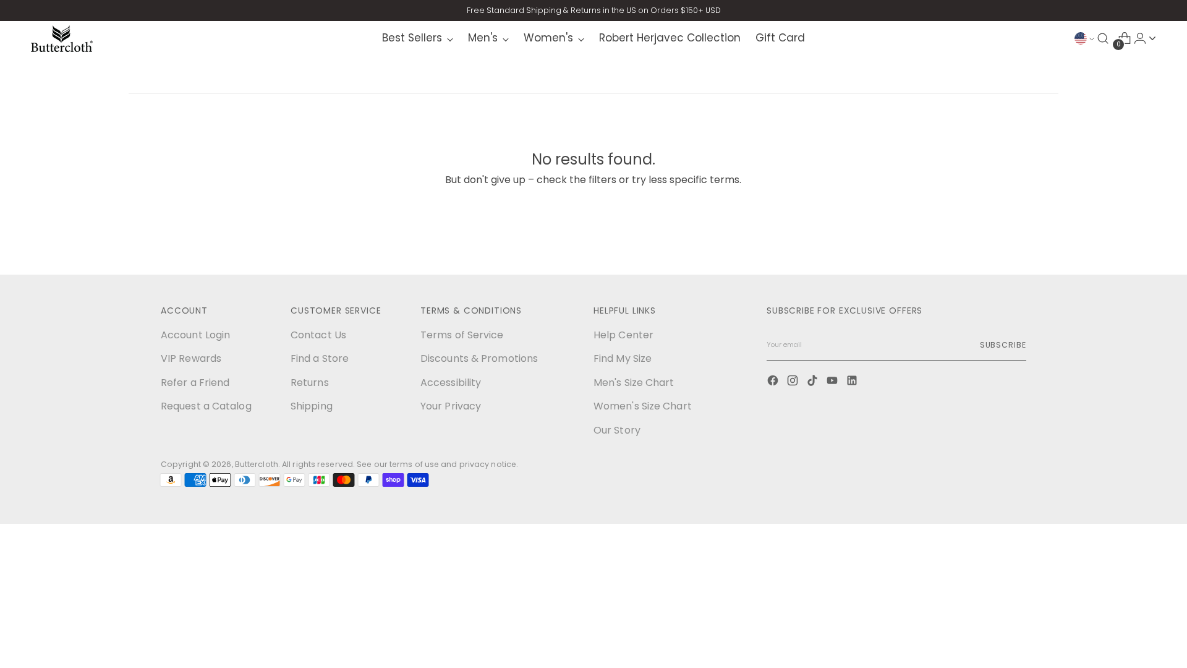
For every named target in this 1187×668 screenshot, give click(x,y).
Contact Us (318, 335)
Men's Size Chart (634, 382)
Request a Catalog (206, 406)
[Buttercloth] (62, 38)
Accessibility (450, 382)
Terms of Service (462, 335)
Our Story (617, 430)
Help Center (623, 335)
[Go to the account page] (1140, 38)
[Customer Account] (1152, 38)
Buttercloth (256, 464)
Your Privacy (450, 406)
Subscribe (1003, 345)
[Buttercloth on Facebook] (774, 382)
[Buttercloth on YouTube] (833, 382)
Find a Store (320, 358)
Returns (310, 382)
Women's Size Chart (643, 406)
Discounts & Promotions (479, 358)
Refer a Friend (195, 382)
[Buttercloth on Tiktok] (813, 382)
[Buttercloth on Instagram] (793, 382)
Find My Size (623, 358)
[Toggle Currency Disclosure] (1084, 38)
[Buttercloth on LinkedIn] (853, 382)
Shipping (312, 406)
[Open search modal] (1103, 38)
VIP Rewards (191, 358)
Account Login (195, 335)
